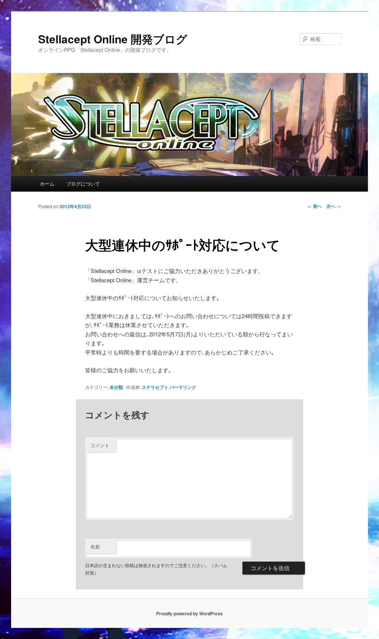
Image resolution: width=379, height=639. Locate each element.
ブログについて (83, 183)
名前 (95, 546)
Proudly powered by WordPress (189, 613)
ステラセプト (155, 387)
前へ (315, 206)
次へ (333, 206)
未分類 (116, 387)
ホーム (47, 183)
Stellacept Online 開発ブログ (112, 39)
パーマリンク (183, 387)
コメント (100, 445)
